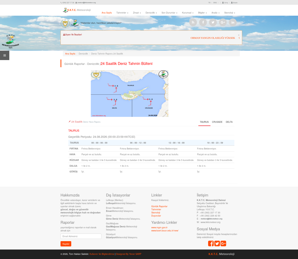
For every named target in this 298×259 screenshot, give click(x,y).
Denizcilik (150, 12)
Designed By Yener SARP (128, 253)
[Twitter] (213, 22)
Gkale (235, 3)
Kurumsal (187, 12)
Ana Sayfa (107, 12)
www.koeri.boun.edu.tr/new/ (164, 230)
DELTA (229, 121)
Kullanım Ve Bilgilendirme (102, 253)
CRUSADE (217, 121)
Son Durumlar (169, 12)
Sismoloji (229, 12)
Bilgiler (201, 12)
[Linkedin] (233, 22)
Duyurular (156, 215)
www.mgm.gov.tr (159, 227)
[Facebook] (203, 22)
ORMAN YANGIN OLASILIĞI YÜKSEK (209, 37)
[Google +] (223, 22)
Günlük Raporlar (159, 206)
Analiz (215, 12)
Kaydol (66, 243)
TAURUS (204, 121)
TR (209, 3)
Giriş (226, 3)
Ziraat (136, 12)
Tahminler (121, 12)
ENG (215, 3)
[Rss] (193, 22)
